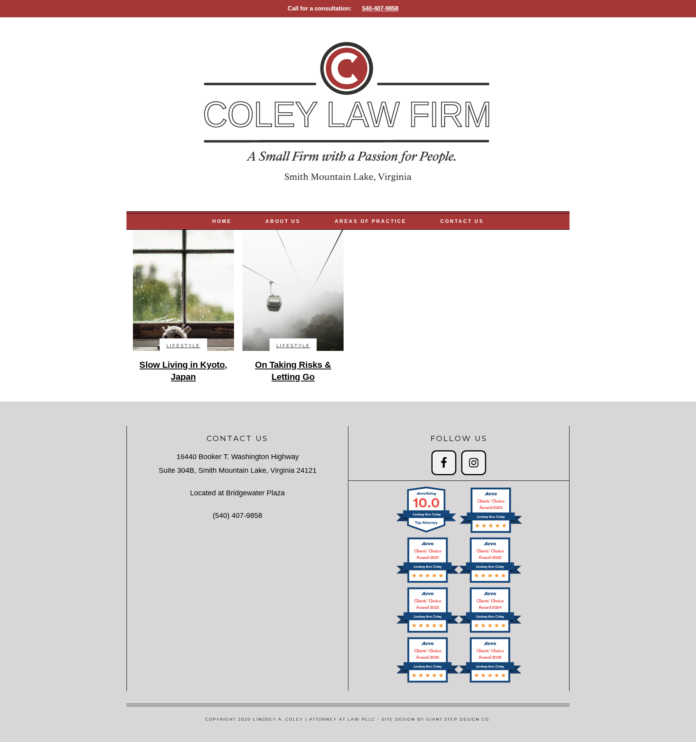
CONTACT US (462, 221)
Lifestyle (183, 345)
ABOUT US (282, 221)
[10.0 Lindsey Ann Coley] (427, 532)
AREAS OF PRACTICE (370, 221)
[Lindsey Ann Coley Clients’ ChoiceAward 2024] (490, 632)
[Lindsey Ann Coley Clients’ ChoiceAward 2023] (427, 632)
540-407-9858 (380, 8)
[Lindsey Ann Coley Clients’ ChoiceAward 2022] (490, 582)
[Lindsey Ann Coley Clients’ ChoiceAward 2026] (490, 681)
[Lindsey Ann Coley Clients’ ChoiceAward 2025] (427, 681)
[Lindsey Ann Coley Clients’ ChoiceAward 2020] (491, 532)
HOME (222, 221)
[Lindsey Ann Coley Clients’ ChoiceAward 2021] (427, 582)
